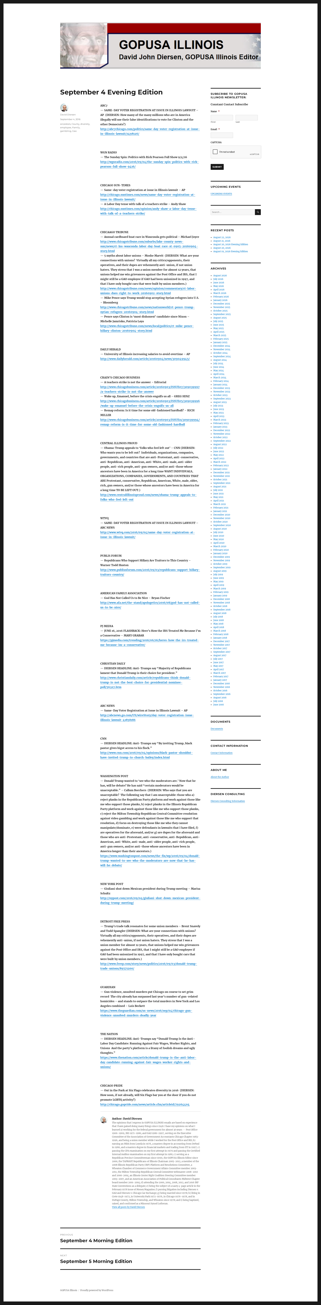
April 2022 (218, 458)
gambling (65, 131)
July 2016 (218, 701)
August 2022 (220, 444)
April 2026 (219, 289)
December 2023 (221, 388)
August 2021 (219, 486)
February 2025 (221, 338)
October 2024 (220, 353)
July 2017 (218, 659)
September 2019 (222, 567)
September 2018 (221, 609)
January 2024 (220, 384)
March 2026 (219, 293)
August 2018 (219, 613)
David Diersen (68, 114)
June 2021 (218, 493)
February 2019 (221, 592)
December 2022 (221, 430)
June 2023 (218, 409)
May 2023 (218, 412)
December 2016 (221, 683)
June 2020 (218, 535)
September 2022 (222, 440)
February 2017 (220, 676)
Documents (217, 728)
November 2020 (221, 518)
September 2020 (222, 525)
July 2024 (218, 363)
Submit (217, 166)
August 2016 (220, 697)
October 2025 (220, 310)
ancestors (65, 124)
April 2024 (218, 374)
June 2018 (218, 620)
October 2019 (220, 564)
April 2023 (218, 416)
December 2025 (221, 303)
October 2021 (220, 479)
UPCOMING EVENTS (221, 193)
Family (76, 127)
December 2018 (221, 599)
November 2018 (221, 602)
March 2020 (219, 546)
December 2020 (221, 514)
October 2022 (220, 437)
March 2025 (219, 335)
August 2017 (219, 655)
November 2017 (221, 644)
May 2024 (218, 370)
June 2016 (218, 704)
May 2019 (218, 581)
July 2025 (218, 321)
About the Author (220, 777)
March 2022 (219, 462)
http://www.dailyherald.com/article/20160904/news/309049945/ (145, 358)
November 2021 (221, 476)
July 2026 (218, 279)
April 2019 (218, 585)
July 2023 (218, 405)
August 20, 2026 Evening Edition (230, 244)
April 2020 (218, 542)
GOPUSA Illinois (68, 1290)
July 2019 (218, 574)
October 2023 (220, 395)
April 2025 (218, 331)
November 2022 (221, 433)
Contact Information (222, 752)
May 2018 (218, 623)
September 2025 (222, 314)
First (213, 122)
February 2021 (220, 507)
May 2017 (218, 666)
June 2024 (218, 367)
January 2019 (220, 595)
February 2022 (221, 465)
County (75, 124)
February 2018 (220, 634)
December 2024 (221, 346)
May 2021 (218, 497)
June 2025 (218, 324)
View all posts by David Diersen (128, 1207)
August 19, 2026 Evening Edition (230, 251)
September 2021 (221, 483)
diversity (85, 124)
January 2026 (220, 300)
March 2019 (219, 588)
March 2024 (219, 377)
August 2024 (220, 360)
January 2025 (220, 342)
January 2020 (220, 553)
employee (65, 127)
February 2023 (221, 423)
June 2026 (218, 282)
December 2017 (221, 641)
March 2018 (219, 630)
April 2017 (218, 669)
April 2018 (218, 627)
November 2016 (221, 687)
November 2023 (221, 391)
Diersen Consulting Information (228, 801)
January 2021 (220, 511)
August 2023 (220, 402)
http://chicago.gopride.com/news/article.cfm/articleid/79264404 (145, 1104)
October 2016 (220, 690)
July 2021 (218, 490)
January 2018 (220, 637)
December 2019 (221, 557)
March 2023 (219, 419)
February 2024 (221, 381)
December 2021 (221, 472)
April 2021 (218, 500)
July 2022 (218, 448)
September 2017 (221, 651)
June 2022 (218, 451)
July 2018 (218, 616)
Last (238, 122)
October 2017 (220, 648)
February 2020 (221, 549)
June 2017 (218, 662)
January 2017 (220, 680)
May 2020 (218, 539)
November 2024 (221, 349)
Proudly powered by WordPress (96, 1290)
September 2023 (222, 398)
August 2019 (220, 571)
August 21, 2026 (221, 240)
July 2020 (218, 532)
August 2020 (220, 528)
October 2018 (220, 606)
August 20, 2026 (222, 248)
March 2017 (219, 673)
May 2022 (218, 455)
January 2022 (220, 469)
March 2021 (219, 504)
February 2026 (221, 296)
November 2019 (221, 560)
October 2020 (220, 521)
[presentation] (236, 152)
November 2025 (221, 307)
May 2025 (218, 328)
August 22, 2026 (222, 237)
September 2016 (222, 694)
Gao (74, 131)
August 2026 (220, 275)
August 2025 (220, 317)
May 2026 (218, 286)
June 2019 (218, 578)
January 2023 (220, 426)
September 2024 (222, 356)
